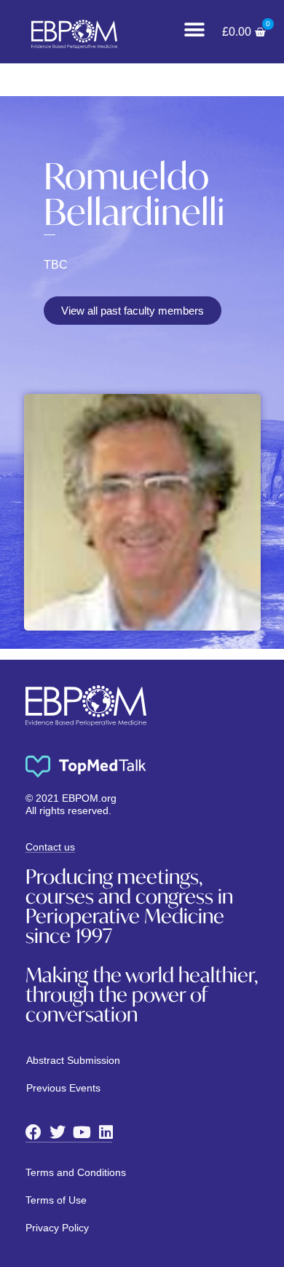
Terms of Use (56, 1200)
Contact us (50, 847)
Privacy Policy (57, 1228)
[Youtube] (82, 1132)
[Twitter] (58, 1132)
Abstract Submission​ (73, 1060)
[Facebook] (33, 1132)
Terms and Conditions (75, 1172)
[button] (194, 29)
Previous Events (63, 1088)
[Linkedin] (106, 1132)
